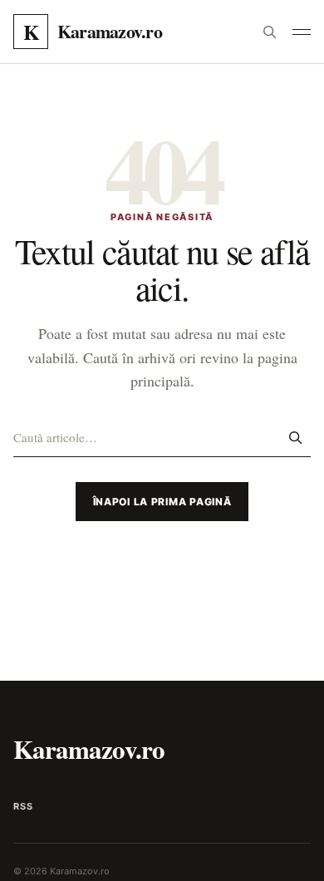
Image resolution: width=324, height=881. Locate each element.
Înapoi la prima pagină (162, 501)
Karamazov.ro (88, 749)
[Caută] (269, 32)
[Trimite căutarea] (295, 437)
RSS (22, 806)
